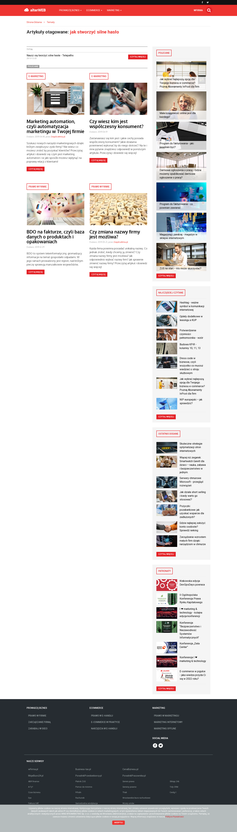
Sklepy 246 (174, 781)
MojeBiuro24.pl (35, 775)
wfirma (198, 10)
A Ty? (30, 787)
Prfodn (78, 792)
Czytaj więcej (138, 57)
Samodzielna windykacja (86, 803)
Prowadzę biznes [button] (69, 10)
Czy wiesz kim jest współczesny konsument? (116, 123)
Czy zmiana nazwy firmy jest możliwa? (114, 234)
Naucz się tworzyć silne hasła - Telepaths (50, 55)
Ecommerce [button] (93, 10)
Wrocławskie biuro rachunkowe (136, 798)
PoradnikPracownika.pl (134, 775)
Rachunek (79, 798)
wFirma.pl (33, 769)
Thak (125, 792)
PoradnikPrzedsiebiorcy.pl (88, 775)
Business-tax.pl (83, 769)
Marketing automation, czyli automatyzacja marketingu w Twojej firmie (55, 126)
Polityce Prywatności (174, 817)
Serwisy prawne (129, 787)
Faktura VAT (33, 803)
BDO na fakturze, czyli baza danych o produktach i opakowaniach (55, 237)
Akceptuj (118, 822)
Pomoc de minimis (83, 787)
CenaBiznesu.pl (130, 769)
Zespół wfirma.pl (58, 136)
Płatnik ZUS (80, 781)
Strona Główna (34, 22)
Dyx (29, 798)
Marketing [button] (113, 10)
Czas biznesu (34, 792)
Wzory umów (128, 803)
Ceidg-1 (173, 792)
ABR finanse (33, 781)
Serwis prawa (128, 781)
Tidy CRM (174, 787)
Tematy (51, 22)
